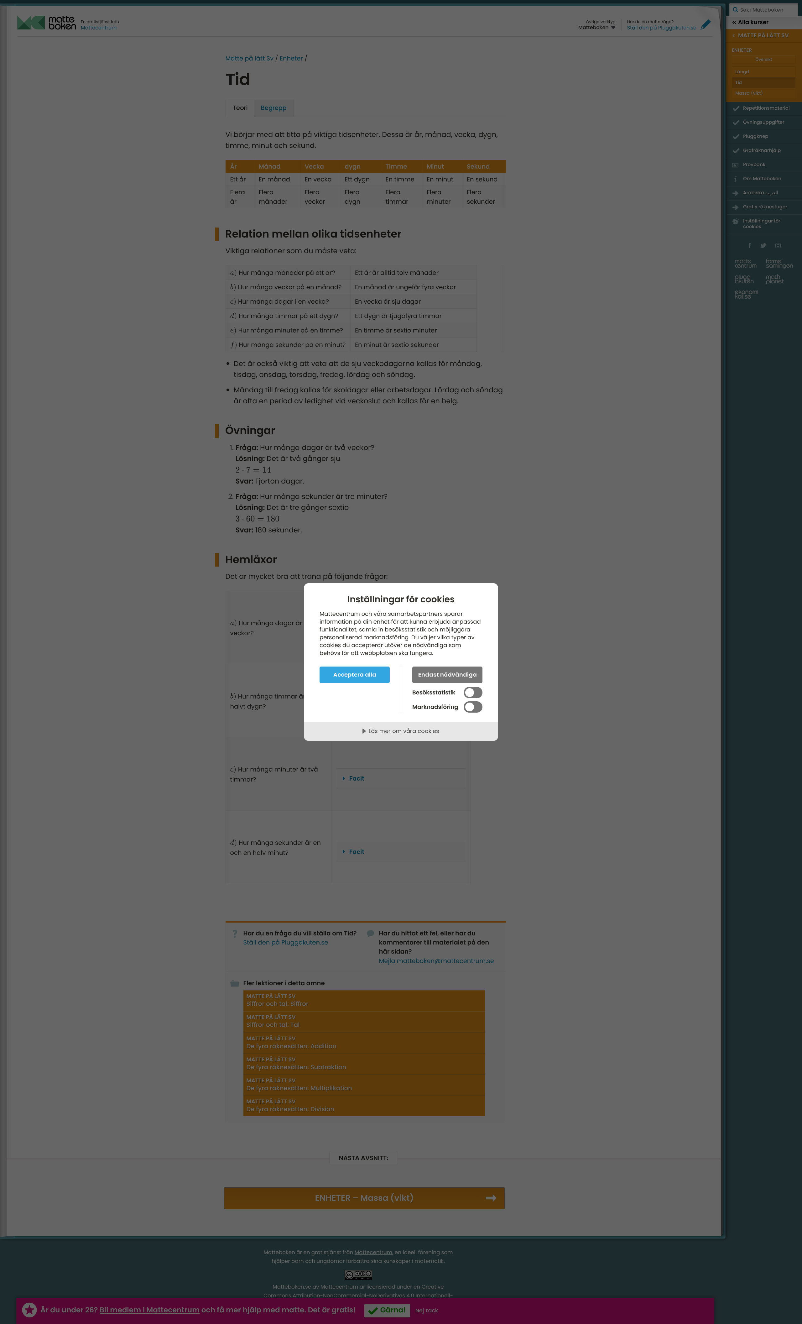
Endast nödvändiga (447, 674)
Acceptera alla (354, 674)
